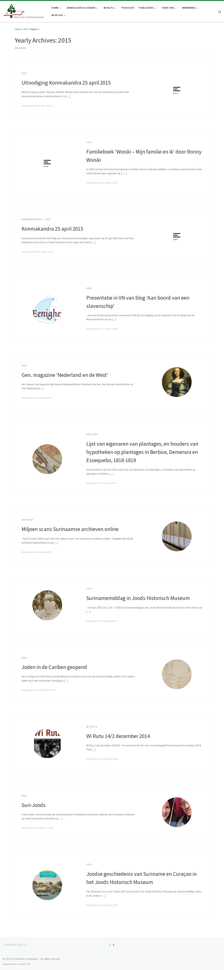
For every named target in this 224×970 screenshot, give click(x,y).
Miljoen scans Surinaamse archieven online (70, 529)
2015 (25, 29)
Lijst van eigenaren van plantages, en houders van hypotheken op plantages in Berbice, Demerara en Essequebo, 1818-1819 (142, 451)
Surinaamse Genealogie (25, 958)
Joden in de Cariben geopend (54, 667)
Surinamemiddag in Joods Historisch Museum (138, 598)
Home (18, 29)
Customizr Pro (24, 964)
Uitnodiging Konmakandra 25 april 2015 (66, 82)
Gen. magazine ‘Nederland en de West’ (65, 374)
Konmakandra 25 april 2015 (52, 228)
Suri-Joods (34, 805)
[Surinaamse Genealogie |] (24, 11)
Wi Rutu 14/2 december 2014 (118, 736)
